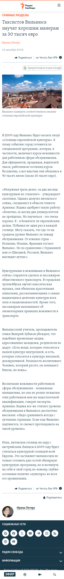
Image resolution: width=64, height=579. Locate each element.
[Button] (23, 57)
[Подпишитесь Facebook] (13, 533)
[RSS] (55, 533)
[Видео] (39, 574)
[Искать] (54, 574)
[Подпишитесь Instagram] (46, 533)
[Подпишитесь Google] (5, 533)
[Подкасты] (5, 541)
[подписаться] (13, 541)
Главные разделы (15, 15)
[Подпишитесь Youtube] (30, 533)
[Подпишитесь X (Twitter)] (22, 533)
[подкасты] (25, 574)
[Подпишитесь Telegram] (38, 533)
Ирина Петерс (11, 42)
